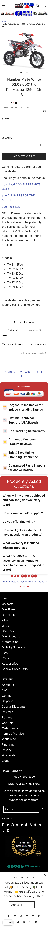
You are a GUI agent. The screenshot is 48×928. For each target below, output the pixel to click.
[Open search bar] (37, 5)
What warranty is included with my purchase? (21, 545)
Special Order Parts (15, 669)
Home (4, 21)
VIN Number (8, 102)
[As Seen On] (24, 846)
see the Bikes (11, 206)
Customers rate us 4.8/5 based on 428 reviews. (24, 581)
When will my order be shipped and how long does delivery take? (24, 500)
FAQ (4, 690)
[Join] (42, 809)
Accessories (10, 663)
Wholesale (9, 755)
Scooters (8, 631)
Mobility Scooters (13, 647)
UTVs (5, 625)
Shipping (7, 701)
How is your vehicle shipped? (23, 513)
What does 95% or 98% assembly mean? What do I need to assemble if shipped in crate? (23, 562)
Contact (7, 695)
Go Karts (7, 604)
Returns (7, 717)
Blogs (5, 760)
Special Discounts (13, 706)
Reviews (7, 712)
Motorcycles (10, 641)
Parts (5, 658)
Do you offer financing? (19, 521)
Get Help (7, 722)
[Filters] (4, 337)
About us (8, 684)
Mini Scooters (11, 636)
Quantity (7, 138)
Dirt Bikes (8, 614)
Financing (8, 744)
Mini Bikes (8, 609)
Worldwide (9, 739)
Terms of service (13, 733)
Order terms (10, 728)
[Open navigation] (3, 5)
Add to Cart (24, 156)
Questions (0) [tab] (35, 330)
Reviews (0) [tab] (13, 330)
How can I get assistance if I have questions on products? (23, 532)
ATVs (5, 620)
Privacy (7, 750)
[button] (24, 50)
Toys (5, 652)
